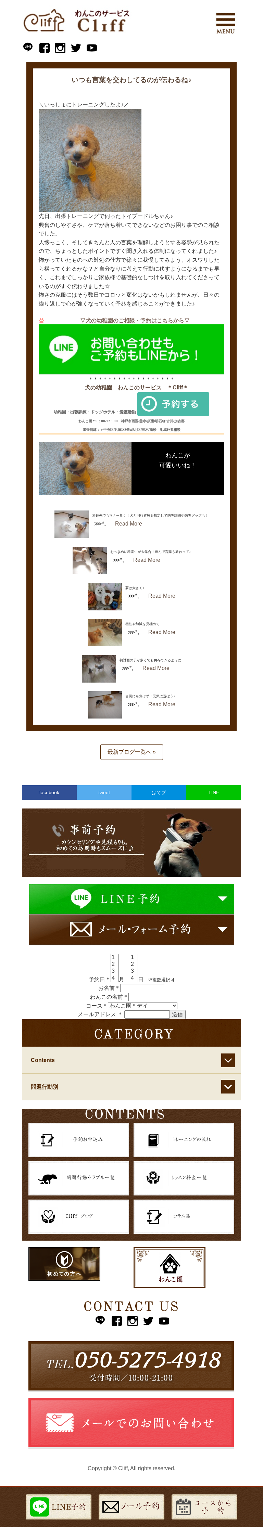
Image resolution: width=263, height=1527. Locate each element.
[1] (114, 957)
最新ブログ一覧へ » (132, 752)
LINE (214, 792)
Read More (128, 524)
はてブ (159, 792)
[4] (114, 978)
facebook (49, 792)
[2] (114, 964)
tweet (104, 792)
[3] (114, 971)
